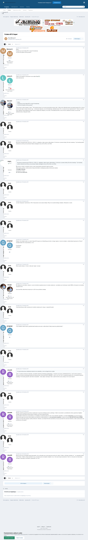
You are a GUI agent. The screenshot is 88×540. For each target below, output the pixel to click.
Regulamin (31, 10)
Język (38, 526)
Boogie (10, 284)
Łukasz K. (9, 76)
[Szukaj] (83, 7)
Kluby (4, 10)
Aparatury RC (18, 39)
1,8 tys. (10, 296)
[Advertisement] (44, 72)
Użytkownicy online (17, 10)
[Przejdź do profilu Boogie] (10, 289)
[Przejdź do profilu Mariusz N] (5, 38)
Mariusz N (13, 37)
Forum (9, 10)
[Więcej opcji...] (83, 48)
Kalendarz (22, 6)
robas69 (9, 370)
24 (10, 60)
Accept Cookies (9, 537)
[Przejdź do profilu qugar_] (10, 166)
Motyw (43, 526)
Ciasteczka (48, 526)
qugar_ (10, 161)
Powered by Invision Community (44, 529)
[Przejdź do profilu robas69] (10, 374)
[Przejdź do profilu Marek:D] (10, 105)
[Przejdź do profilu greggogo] (10, 245)
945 (10, 87)
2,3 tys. (10, 381)
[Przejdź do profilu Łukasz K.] (10, 81)
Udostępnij (69, 38)
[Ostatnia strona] (12, 44)
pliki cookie (20, 534)
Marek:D (9, 101)
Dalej (9, 44)
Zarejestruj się (57, 2)
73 (10, 172)
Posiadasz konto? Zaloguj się (44, 2)
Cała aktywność (14, 6)
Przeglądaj (6, 6)
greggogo (9, 241)
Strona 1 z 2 (17, 44)
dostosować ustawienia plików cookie (53, 534)
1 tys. (10, 112)
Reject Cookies (19, 537)
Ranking (24, 10)
